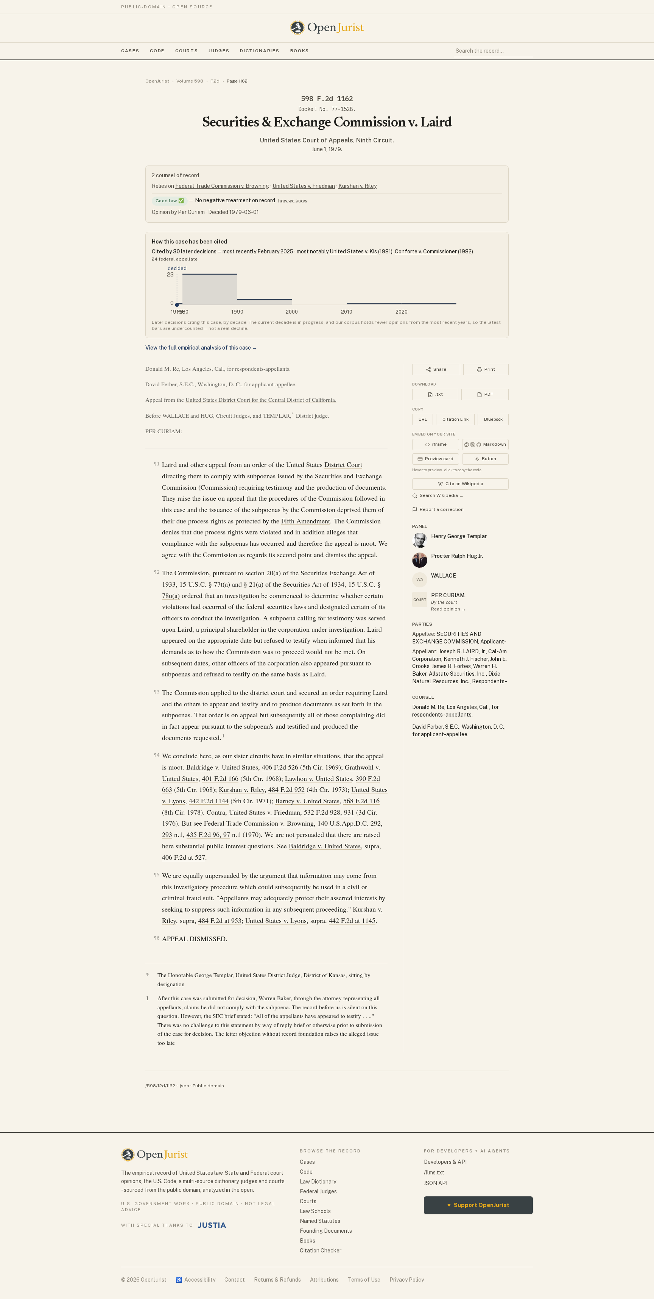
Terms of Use (364, 1280)
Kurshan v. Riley (357, 186)
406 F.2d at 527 (183, 857)
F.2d (215, 81)
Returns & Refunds (277, 1280)
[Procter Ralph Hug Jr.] (419, 560)
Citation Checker (320, 1250)
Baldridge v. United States (222, 766)
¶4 (157, 755)
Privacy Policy (406, 1280)
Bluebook (493, 419)
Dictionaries (259, 50)
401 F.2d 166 (220, 778)
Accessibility (195, 1280)
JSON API (435, 1183)
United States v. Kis (353, 251)
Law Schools (315, 1211)
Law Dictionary (318, 1182)
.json (184, 1085)
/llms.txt (434, 1172)
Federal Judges (318, 1191)
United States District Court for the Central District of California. (260, 399)
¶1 (157, 464)
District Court (343, 464)
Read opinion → (448, 609)
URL (423, 419)
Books (299, 50)
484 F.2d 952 (286, 789)
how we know (292, 200)
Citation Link (455, 419)
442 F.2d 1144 (209, 800)
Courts (186, 50)
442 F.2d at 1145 (352, 920)
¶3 (157, 692)
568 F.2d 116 (361, 800)
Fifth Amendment (305, 520)
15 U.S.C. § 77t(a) (204, 584)
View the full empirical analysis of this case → (201, 348)
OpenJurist (157, 81)
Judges (219, 50)
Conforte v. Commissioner (426, 251)
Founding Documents (326, 1231)
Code (157, 50)
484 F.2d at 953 (219, 920)
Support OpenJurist (478, 1205)
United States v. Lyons (276, 920)
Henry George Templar (459, 536)
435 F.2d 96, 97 (208, 834)
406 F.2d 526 (280, 766)
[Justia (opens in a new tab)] (212, 1225)
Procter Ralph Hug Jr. (457, 556)
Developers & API (445, 1162)
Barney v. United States (307, 800)
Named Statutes (320, 1221)
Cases (130, 50)
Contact (234, 1280)
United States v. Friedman (303, 186)
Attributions (324, 1280)
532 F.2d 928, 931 (329, 812)
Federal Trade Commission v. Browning (222, 186)
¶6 (157, 938)
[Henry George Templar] (419, 540)
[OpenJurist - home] (327, 27)
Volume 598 (189, 81)
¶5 (157, 874)
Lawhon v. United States (318, 778)
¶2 (157, 572)
